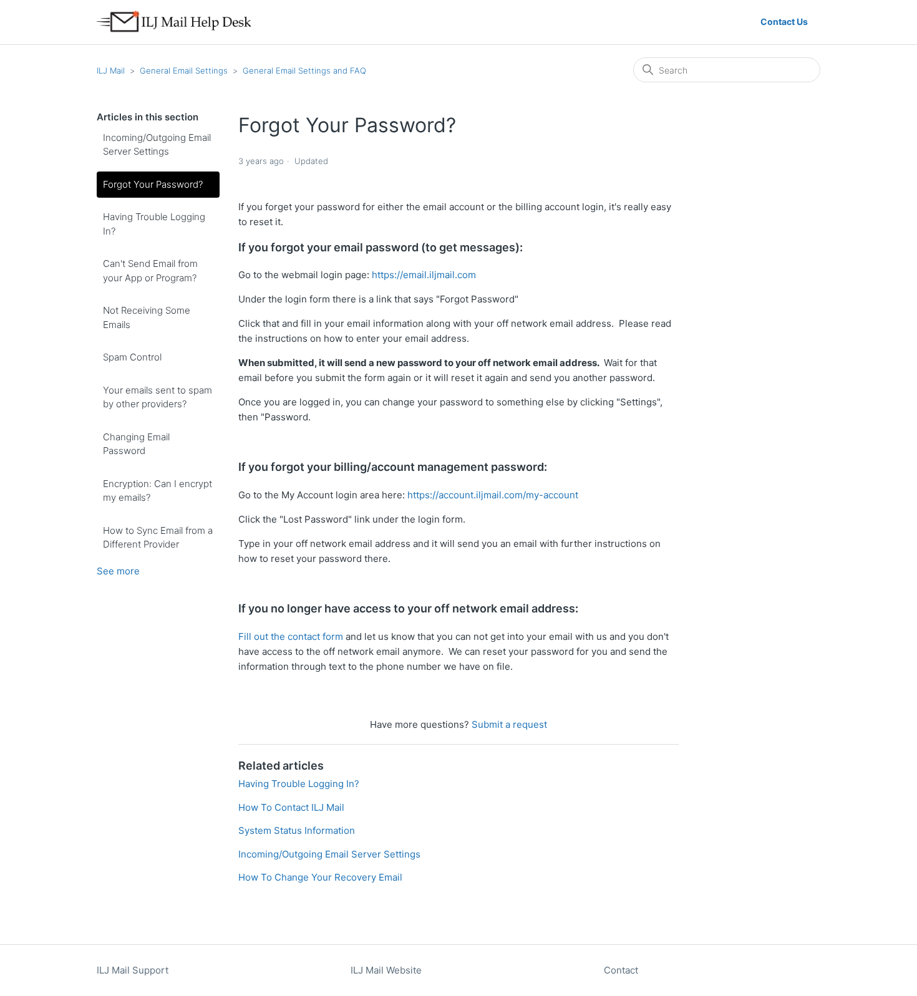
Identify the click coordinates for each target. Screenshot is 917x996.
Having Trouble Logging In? (154, 224)
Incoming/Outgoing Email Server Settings (157, 145)
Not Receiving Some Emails (146, 317)
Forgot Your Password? (153, 184)
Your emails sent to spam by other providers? (157, 397)
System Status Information (296, 830)
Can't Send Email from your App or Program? (150, 271)
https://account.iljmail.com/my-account (492, 495)
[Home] (179, 22)
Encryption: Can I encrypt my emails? (157, 491)
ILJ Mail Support (132, 970)
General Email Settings (184, 70)
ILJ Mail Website (386, 970)
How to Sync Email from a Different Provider (158, 538)
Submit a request (509, 724)
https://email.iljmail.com (424, 275)
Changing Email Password (136, 444)
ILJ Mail (111, 70)
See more (118, 571)
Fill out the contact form (290, 636)
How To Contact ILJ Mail (291, 807)
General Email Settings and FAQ (304, 70)
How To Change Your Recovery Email (320, 877)
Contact (621, 970)
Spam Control (132, 357)
